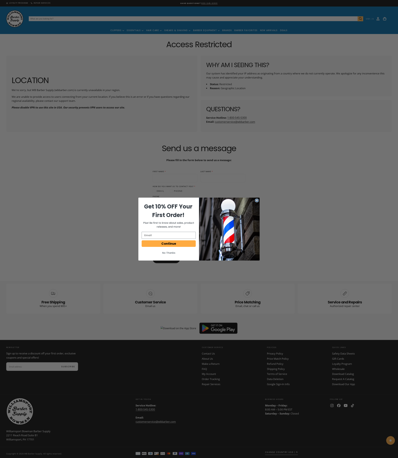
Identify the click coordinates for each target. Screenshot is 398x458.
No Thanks (168, 253)
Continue (168, 243)
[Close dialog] (256, 200)
